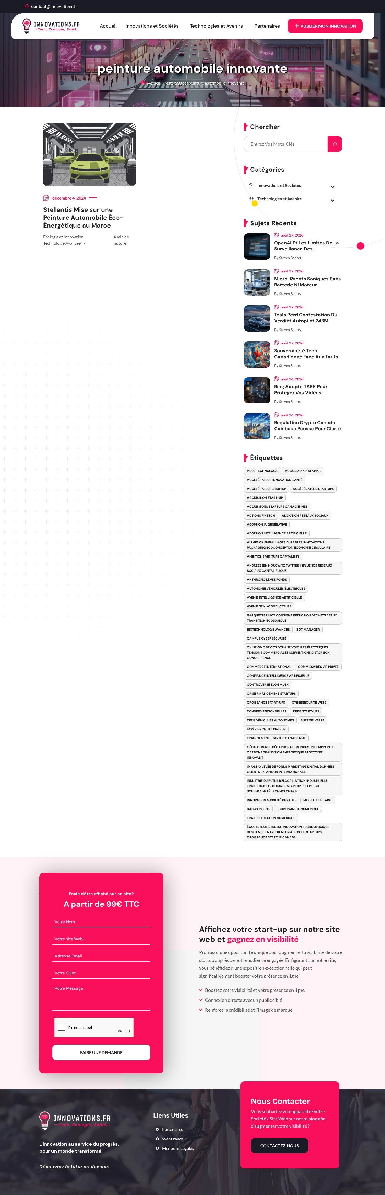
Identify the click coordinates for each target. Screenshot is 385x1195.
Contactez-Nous (279, 1145)
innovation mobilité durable (271, 800)
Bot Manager (308, 629)
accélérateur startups (313, 489)
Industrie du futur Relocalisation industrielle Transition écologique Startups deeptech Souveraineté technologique (287, 786)
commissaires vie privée (318, 667)
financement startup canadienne (276, 738)
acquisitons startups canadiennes (277, 507)
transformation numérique (271, 818)
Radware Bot (258, 809)
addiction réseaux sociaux (305, 515)
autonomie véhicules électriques (276, 588)
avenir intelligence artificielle (274, 597)
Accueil (108, 26)
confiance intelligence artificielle (278, 676)
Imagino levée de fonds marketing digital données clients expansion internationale (290, 769)
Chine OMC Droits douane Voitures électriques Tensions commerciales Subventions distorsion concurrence (288, 652)
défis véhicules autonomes (270, 720)
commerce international (269, 667)
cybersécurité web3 (309, 702)
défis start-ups (306, 711)
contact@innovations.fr (54, 6)
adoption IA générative (267, 524)
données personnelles (266, 711)
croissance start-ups (266, 702)
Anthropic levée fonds (267, 580)
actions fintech (261, 515)
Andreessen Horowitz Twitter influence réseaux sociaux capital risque (289, 568)
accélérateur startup (266, 489)
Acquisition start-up (265, 498)
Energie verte (312, 720)
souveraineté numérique (298, 809)
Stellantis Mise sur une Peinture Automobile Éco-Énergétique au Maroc (83, 217)
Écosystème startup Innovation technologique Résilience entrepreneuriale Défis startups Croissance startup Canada (288, 832)
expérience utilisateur (266, 729)
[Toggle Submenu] (332, 186)
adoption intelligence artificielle (277, 533)
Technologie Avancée (62, 242)
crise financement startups (271, 693)
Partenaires (267, 26)
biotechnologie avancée (268, 629)
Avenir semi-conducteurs (269, 606)
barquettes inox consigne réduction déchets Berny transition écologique (292, 618)
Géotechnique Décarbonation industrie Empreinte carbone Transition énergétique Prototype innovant (290, 752)
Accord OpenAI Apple (303, 471)
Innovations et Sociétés (152, 26)
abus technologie (262, 471)
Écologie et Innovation (63, 236)
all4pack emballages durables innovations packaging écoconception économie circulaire (288, 545)
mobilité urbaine (317, 800)
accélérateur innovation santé (274, 480)
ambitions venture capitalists (273, 556)
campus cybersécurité (266, 638)
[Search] (335, 144)
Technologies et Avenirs (216, 26)
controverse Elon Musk (268, 685)
